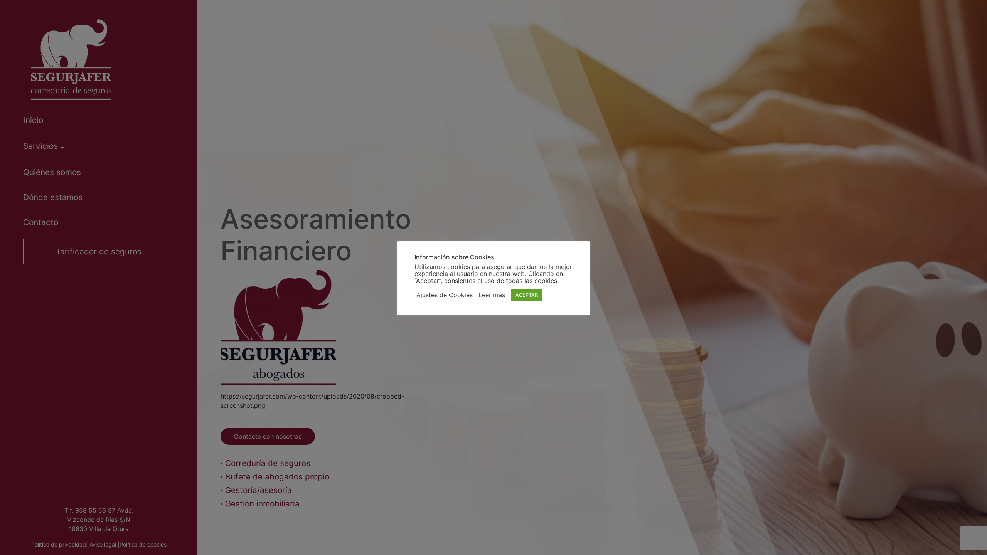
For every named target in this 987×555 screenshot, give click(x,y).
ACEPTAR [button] (526, 295)
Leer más (491, 294)
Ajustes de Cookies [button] (444, 294)
